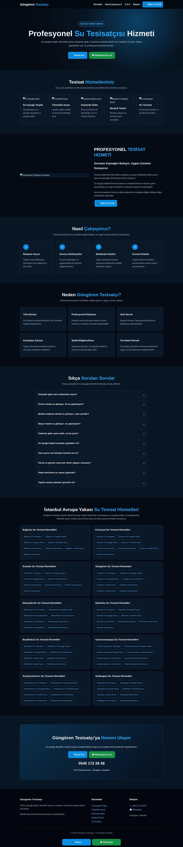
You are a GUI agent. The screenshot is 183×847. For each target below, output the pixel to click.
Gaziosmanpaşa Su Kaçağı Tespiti (138, 646)
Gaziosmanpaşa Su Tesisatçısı (109, 646)
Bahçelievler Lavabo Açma (34, 621)
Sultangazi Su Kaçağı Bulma (108, 689)
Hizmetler (97, 4)
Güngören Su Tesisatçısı (106, 573)
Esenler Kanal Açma (32, 591)
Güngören (34, 4)
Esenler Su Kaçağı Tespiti (55, 573)
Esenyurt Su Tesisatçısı (106, 536)
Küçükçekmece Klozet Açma (62, 695)
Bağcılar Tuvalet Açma (74, 548)
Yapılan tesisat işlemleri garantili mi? (56, 482)
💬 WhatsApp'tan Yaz (102, 55)
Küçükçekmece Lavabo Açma (35, 695)
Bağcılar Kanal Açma (32, 554)
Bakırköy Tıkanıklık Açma (131, 616)
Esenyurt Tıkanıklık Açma (131, 542)
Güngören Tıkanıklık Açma (132, 579)
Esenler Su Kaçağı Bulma (34, 579)
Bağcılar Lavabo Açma (33, 548)
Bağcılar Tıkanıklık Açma (58, 542)
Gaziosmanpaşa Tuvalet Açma (109, 664)
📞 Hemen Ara (77, 55)
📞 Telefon (77, 842)
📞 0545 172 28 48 (152, 4)
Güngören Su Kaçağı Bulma (108, 579)
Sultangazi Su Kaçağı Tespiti (131, 683)
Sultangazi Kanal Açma (129, 701)
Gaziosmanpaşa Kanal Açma (135, 664)
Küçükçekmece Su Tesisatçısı (35, 683)
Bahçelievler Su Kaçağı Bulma (36, 616)
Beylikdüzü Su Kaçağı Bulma (35, 652)
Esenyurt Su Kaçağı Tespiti (129, 536)
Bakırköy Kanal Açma (105, 627)
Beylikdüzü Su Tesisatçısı (34, 646)
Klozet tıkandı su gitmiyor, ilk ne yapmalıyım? (61, 404)
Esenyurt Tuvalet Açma (149, 548)
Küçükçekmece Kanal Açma (62, 701)
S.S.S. (127, 4)
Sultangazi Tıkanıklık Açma (133, 689)
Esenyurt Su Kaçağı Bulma (107, 542)
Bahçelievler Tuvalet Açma (34, 627)
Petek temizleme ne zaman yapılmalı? (56, 472)
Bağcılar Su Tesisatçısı (33, 536)
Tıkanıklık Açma (98, 810)
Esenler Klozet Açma (53, 585)
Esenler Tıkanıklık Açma (57, 579)
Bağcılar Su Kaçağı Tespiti (56, 536)
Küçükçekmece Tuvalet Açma (35, 701)
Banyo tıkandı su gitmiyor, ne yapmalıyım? (59, 424)
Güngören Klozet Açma (129, 585)
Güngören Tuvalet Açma (106, 591)
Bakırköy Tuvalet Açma (148, 621)
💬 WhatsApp (135, 810)
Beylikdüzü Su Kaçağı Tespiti (59, 646)
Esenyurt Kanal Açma (105, 554)
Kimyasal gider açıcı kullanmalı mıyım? (57, 394)
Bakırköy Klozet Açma (127, 621)
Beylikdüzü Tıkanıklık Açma (61, 652)
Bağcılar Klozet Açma (53, 548)
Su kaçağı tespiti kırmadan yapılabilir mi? (58, 443)
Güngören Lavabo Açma (106, 585)
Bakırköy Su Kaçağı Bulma (107, 616)
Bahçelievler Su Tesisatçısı (34, 610)
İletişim (136, 4)
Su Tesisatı (96, 822)
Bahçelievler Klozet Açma (58, 621)
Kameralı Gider (98, 814)
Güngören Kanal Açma (128, 591)
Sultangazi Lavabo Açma (106, 695)
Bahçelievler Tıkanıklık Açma (62, 616)
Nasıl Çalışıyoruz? (113, 4)
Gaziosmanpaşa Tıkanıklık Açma (140, 652)
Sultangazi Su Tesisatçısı (106, 683)
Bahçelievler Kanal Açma (58, 627)
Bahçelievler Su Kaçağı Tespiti (60, 610)
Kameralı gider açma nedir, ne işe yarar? (58, 433)
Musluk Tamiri (98, 818)
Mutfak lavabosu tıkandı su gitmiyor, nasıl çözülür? (63, 414)
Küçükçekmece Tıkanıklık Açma (66, 689)
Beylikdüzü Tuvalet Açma (34, 664)
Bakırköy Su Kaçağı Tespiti (129, 610)
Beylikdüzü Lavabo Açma (34, 658)
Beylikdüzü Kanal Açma (56, 664)
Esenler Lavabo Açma (32, 585)
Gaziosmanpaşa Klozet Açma (136, 658)
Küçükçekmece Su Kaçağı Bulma (37, 689)
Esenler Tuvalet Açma (73, 585)
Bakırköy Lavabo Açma (106, 621)
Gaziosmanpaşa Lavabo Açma (109, 658)
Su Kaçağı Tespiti (99, 806)
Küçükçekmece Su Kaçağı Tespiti (64, 683)
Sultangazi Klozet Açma (129, 695)
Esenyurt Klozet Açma (127, 548)
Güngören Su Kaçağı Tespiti (131, 573)
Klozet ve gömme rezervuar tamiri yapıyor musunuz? (64, 463)
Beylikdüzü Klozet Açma (56, 658)
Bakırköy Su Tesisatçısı (106, 610)
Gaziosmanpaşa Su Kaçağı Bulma (110, 652)
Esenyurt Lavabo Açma (106, 548)
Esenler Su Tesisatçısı (32, 573)
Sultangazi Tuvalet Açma (106, 701)
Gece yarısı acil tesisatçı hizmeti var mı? (58, 453)
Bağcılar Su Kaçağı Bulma (34, 542)
